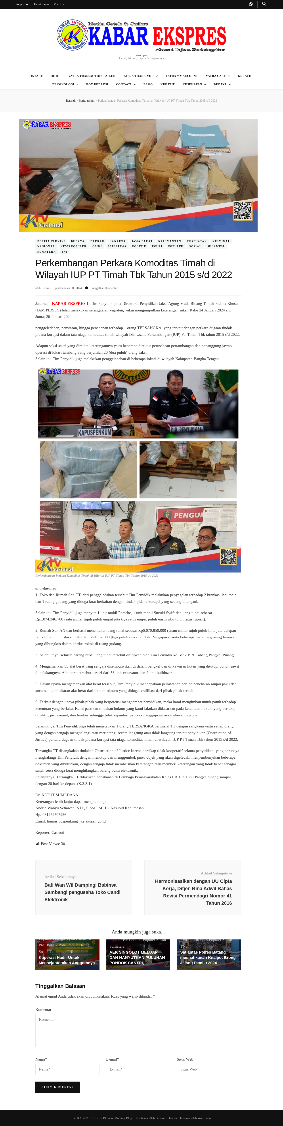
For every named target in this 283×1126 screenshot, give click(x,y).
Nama (41, 1059)
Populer (176, 246)
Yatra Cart (216, 76)
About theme (41, 4)
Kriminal (221, 241)
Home (56, 76)
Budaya (220, 84)
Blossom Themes (166, 1118)
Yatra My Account (182, 76)
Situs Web (185, 1059)
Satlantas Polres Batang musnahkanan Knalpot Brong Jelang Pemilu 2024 (208, 957)
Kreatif (245, 76)
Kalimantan (169, 241)
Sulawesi (216, 246)
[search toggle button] (264, 4)
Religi (86, 945)
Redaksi (46, 288)
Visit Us (59, 4)
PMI (42, 945)
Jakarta (118, 241)
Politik (139, 246)
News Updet (141, 55)
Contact (35, 76)
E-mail (112, 1059)
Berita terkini (51, 241)
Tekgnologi (63, 84)
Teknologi (58, 951)
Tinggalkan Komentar (104, 288)
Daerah (97, 241)
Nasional (46, 246)
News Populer (74, 246)
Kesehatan (192, 84)
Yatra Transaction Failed (91, 76)
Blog (148, 84)
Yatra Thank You (138, 76)
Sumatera (46, 251)
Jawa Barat (142, 241)
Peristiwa (117, 246)
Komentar (43, 1009)
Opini (97, 246)
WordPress (204, 1118)
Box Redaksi (97, 84)
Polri (157, 246)
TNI (64, 251)
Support (20, 4)
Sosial (195, 246)
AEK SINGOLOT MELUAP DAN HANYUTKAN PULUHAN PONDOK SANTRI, (137, 957)
